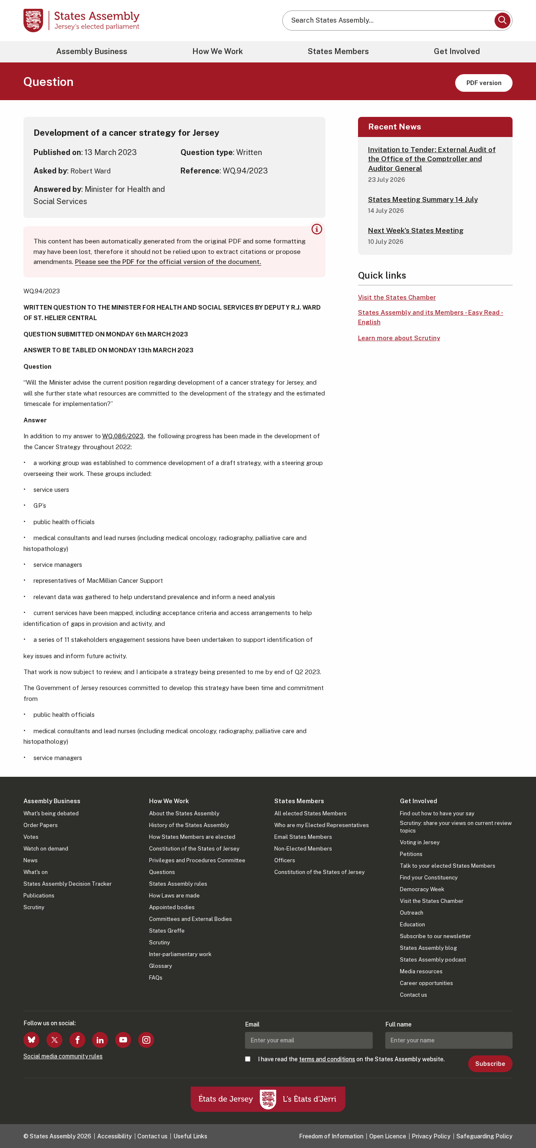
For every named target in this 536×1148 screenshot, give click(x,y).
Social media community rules (63, 1056)
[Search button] (502, 20)
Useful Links (190, 1136)
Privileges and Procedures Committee (197, 860)
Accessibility (114, 1136)
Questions (162, 872)
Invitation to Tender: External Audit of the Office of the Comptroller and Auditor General (432, 158)
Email (252, 1024)
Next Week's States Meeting (416, 230)
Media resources (421, 971)
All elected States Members (310, 813)
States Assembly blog (428, 948)
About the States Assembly (184, 813)
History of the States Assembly (189, 825)
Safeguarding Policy (484, 1136)
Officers (284, 860)
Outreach (411, 913)
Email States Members (303, 837)
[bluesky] (31, 1040)
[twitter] (54, 1040)
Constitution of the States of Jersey (194, 848)
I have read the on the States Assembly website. (351, 1059)
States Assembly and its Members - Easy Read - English (430, 317)
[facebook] (77, 1040)
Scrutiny (33, 907)
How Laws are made (174, 895)
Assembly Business (91, 51)
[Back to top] (515, 1119)
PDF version (484, 82)
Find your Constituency (429, 877)
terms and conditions (327, 1059)
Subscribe (490, 1063)
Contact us (413, 995)
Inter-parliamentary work (180, 954)
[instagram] (146, 1040)
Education (412, 924)
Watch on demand (45, 848)
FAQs (155, 978)
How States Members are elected (192, 837)
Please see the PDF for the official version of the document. (168, 262)
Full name (398, 1024)
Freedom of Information (331, 1136)
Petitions (411, 854)
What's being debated (51, 813)
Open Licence (387, 1136)
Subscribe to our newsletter (435, 936)
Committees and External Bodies (190, 919)
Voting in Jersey (420, 842)
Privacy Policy (431, 1136)
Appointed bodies (172, 907)
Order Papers (40, 825)
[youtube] (123, 1040)
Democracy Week (422, 889)
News (30, 860)
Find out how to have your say (437, 813)
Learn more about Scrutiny (399, 337)
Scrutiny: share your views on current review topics (456, 827)
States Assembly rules (178, 884)
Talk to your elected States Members (447, 866)
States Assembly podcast (433, 960)
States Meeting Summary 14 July (423, 199)
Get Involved (457, 51)
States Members (338, 51)
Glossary (160, 966)
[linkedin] (100, 1040)
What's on (35, 872)
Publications (38, 895)
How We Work (217, 51)
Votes (31, 837)
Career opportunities (426, 983)
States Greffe (167, 931)
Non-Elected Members (303, 848)
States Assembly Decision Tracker (67, 884)
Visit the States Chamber (397, 297)
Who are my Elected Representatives (321, 825)
